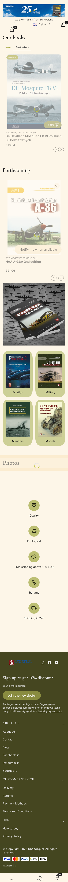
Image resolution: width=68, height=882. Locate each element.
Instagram (10, 763)
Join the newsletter (21, 695)
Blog (6, 747)
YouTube (9, 770)
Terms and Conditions (17, 811)
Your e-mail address (14, 685)
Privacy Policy (12, 836)
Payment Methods (15, 803)
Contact (8, 739)
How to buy (10, 828)
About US (9, 731)
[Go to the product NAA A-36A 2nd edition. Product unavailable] (34, 217)
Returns (8, 795)
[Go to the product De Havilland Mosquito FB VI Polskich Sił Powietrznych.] (34, 91)
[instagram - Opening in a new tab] (42, 663)
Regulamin (46, 704)
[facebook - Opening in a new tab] (49, 663)
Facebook (10, 755)
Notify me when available (38, 249)
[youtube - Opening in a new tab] (56, 663)
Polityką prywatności (50, 711)
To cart (50, 124)
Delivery (8, 788)
